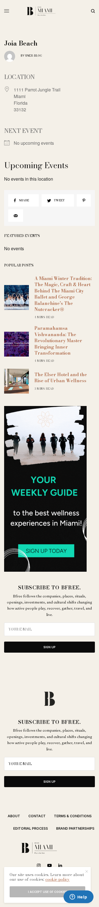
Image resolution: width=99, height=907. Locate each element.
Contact (37, 816)
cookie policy (57, 879)
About (14, 816)
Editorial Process (30, 828)
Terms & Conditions (73, 816)
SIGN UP (49, 647)
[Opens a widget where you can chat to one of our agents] (78, 897)
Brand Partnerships (75, 828)
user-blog (33, 56)
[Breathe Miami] (49, 11)
